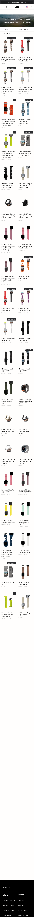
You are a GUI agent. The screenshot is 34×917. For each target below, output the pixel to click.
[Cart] (31, 7)
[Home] (17, 7)
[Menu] (2, 7)
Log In (5, 887)
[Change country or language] (27, 7)
